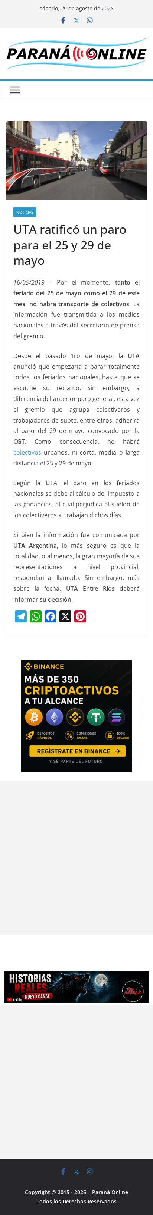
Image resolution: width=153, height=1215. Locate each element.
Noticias (24, 212)
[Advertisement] (76, 858)
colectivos (27, 452)
